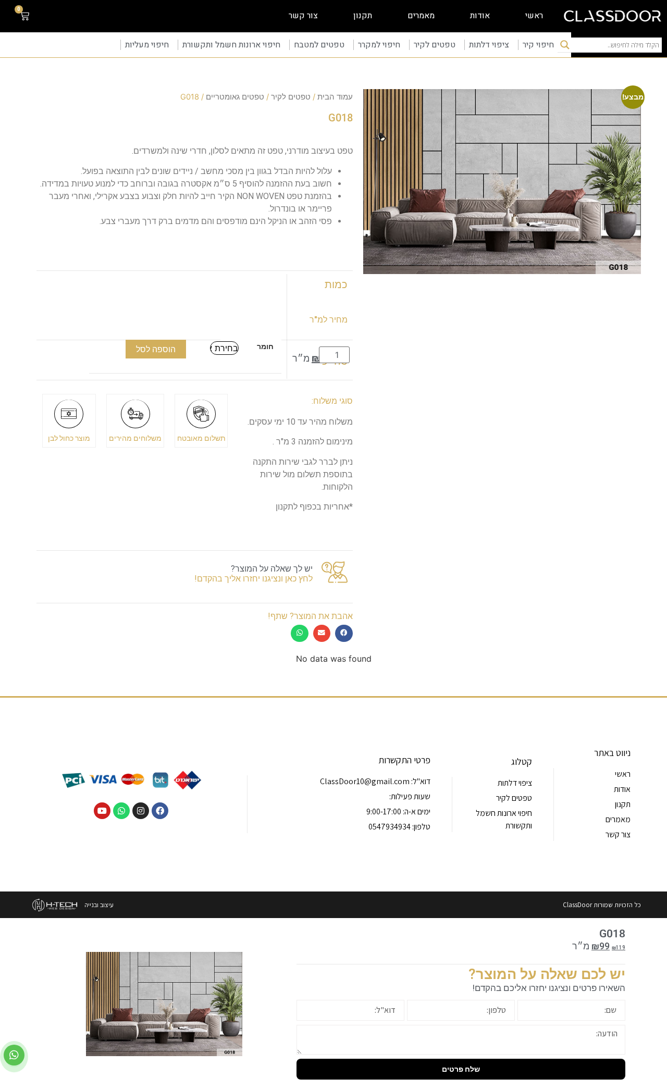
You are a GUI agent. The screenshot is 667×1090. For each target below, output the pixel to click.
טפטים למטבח (319, 45)
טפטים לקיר (434, 45)
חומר (265, 346)
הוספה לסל (156, 349)
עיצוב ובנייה (99, 904)
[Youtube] (102, 810)
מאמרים (421, 15)
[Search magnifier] (565, 45)
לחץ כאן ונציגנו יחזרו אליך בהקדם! (253, 579)
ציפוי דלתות (489, 45)
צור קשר (303, 15)
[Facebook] (160, 810)
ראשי (534, 15)
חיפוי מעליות (147, 45)
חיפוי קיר (538, 45)
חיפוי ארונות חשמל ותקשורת (231, 45)
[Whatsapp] (121, 810)
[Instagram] (140, 810)
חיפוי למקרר (379, 45)
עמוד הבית (335, 97)
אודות (480, 15)
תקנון (362, 15)
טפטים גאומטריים (235, 97)
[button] (344, 633)
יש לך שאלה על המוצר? (272, 569)
